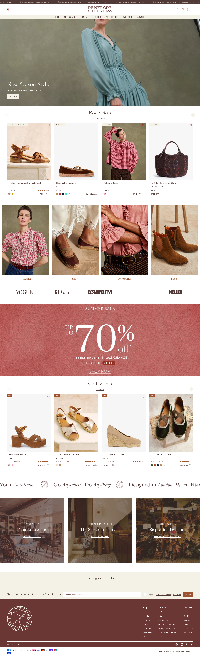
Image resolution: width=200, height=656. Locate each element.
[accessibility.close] (148, 312)
